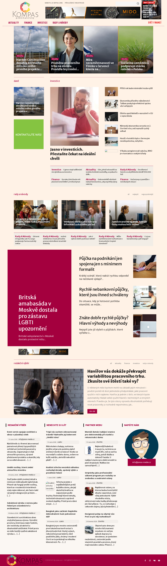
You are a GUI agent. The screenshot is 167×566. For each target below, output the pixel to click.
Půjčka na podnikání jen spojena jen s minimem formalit (100, 264)
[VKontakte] (154, 560)
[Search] (137, 4)
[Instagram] (150, 560)
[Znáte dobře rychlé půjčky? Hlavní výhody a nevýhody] (144, 325)
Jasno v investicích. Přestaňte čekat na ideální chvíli (73, 154)
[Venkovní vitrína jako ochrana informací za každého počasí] (83, 214)
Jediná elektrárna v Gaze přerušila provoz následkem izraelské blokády (54, 240)
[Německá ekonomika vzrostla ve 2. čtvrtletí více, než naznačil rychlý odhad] (111, 129)
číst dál (92, 411)
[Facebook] (145, 560)
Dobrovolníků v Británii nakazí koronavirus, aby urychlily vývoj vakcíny (101, 181)
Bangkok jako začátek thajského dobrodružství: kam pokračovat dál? (61, 514)
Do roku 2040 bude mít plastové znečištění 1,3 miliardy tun (66, 180)
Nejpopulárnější (147, 194)
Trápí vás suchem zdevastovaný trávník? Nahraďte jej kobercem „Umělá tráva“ (61, 435)
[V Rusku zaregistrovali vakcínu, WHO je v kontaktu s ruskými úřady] (111, 154)
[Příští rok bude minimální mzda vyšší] (111, 91)
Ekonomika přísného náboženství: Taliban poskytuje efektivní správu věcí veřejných (135, 103)
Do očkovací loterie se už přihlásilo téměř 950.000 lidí (135, 172)
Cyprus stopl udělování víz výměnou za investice (67, 171)
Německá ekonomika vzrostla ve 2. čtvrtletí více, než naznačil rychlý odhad (135, 128)
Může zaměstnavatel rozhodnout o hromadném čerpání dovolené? (111, 240)
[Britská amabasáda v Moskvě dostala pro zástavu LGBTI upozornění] (39, 273)
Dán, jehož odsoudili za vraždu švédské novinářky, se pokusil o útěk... (101, 172)
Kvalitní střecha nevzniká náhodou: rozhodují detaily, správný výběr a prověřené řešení (62, 470)
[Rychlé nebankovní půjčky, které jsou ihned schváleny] (144, 297)
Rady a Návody (149, 2)
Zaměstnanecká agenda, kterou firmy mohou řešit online (129, 223)
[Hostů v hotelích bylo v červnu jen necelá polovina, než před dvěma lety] (111, 141)
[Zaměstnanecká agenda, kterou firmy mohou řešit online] (131, 214)
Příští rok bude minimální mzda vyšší (136, 88)
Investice (56, 170)
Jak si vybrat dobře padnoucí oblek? (83, 237)
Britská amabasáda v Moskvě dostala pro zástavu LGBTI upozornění (38, 313)
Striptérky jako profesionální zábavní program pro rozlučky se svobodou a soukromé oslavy (100, 476)
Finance (56, 179)
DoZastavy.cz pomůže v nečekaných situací (134, 180)
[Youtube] (159, 560)
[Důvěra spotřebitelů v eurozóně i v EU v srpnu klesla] (111, 116)
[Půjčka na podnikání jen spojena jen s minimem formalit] (144, 266)
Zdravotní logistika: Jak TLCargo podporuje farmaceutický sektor (27, 240)
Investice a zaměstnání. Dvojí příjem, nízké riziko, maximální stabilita (33, 222)
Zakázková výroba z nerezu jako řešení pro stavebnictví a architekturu (22, 506)
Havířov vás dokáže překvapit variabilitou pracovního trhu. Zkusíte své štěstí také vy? (150, 11)
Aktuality (20, 56)
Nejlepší (135, 194)
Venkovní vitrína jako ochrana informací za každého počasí (80, 223)
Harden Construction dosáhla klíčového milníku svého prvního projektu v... (28, 107)
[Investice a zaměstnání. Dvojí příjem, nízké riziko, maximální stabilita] (36, 214)
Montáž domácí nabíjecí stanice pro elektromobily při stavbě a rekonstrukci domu (100, 435)
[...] (29, 460)
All (128, 194)
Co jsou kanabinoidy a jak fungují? (138, 237)
